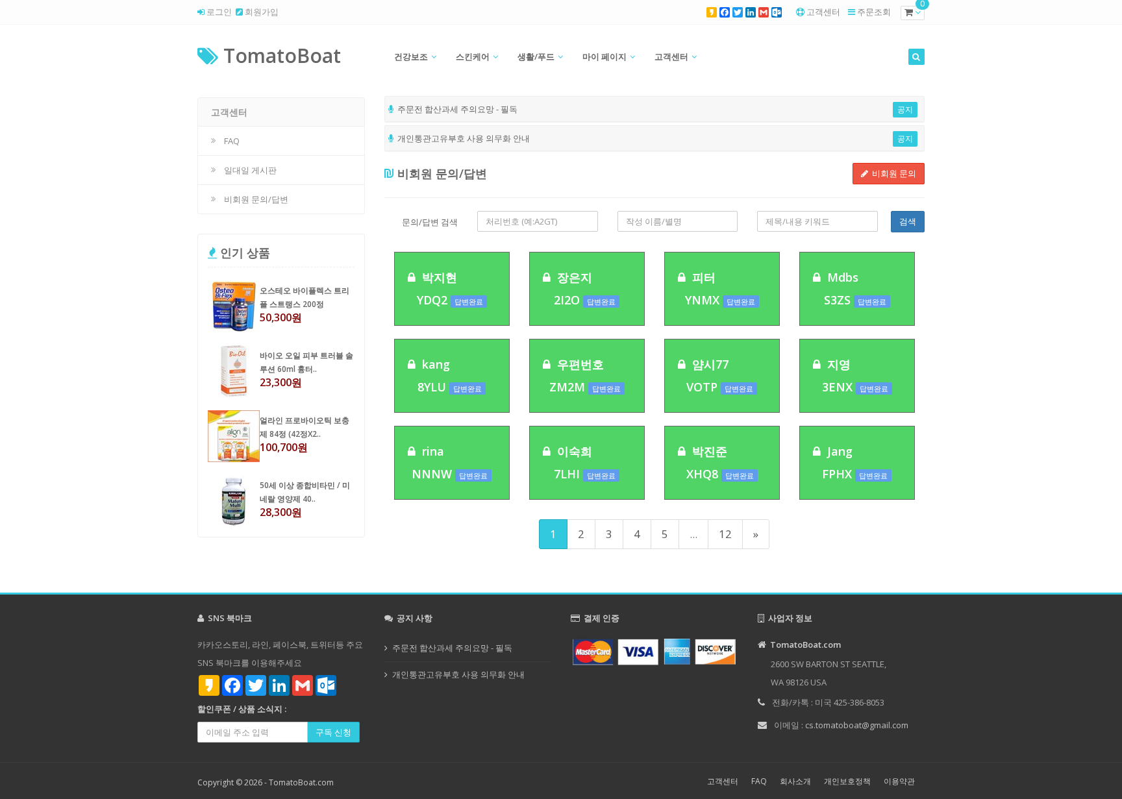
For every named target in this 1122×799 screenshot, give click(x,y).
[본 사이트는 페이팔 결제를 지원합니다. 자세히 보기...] (654, 650)
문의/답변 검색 (430, 222)
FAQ (232, 141)
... (693, 533)
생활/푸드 (536, 56)
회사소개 (795, 781)
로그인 (218, 12)
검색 (907, 221)
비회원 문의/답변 (256, 199)
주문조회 (874, 12)
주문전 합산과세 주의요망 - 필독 (452, 648)
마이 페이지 (604, 56)
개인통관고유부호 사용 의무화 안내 (458, 674)
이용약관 (899, 781)
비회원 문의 (892, 173)
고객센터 (823, 12)
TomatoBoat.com (301, 782)
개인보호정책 (847, 781)
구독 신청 (333, 732)
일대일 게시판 (250, 170)
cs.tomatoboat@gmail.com (856, 725)
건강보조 (411, 56)
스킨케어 (473, 56)
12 (725, 533)
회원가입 (261, 12)
